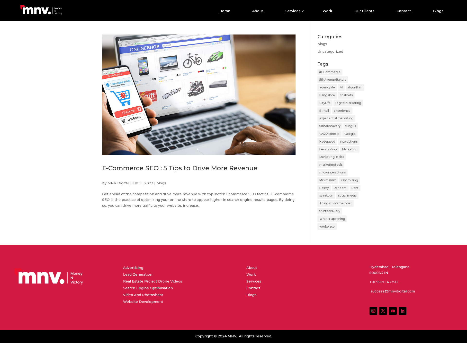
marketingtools (330, 164)
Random (340, 188)
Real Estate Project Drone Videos (152, 281)
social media (347, 195)
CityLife (325, 103)
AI (341, 87)
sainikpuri (326, 195)
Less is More (328, 149)
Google (350, 134)
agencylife (327, 87)
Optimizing (349, 180)
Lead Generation (137, 274)
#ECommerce (330, 72)
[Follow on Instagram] (373, 311)
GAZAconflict (329, 134)
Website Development (143, 302)
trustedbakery (329, 211)
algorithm (355, 87)
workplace (327, 226)
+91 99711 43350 (383, 282)
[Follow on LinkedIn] (402, 311)
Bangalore (327, 95)
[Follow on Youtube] (393, 311)
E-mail (324, 110)
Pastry (324, 188)
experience (342, 110)
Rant (355, 188)
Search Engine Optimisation (148, 288)
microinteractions (332, 172)
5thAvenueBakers (332, 79)
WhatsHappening (332, 219)
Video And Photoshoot (143, 295)
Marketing (350, 149)
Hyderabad (327, 141)
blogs (161, 183)
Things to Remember (335, 203)
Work (327, 11)
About (257, 11)
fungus (350, 126)
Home (224, 11)
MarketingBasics (331, 157)
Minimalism (327, 180)
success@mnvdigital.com (392, 291)
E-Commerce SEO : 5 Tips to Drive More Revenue (179, 168)
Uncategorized (330, 51)
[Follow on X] (383, 311)
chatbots (346, 95)
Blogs (438, 11)
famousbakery (330, 126)
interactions (349, 141)
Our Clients (364, 11)
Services (292, 11)
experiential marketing (336, 118)
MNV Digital (118, 183)
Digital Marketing (348, 103)
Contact (403, 11)
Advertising (133, 268)
